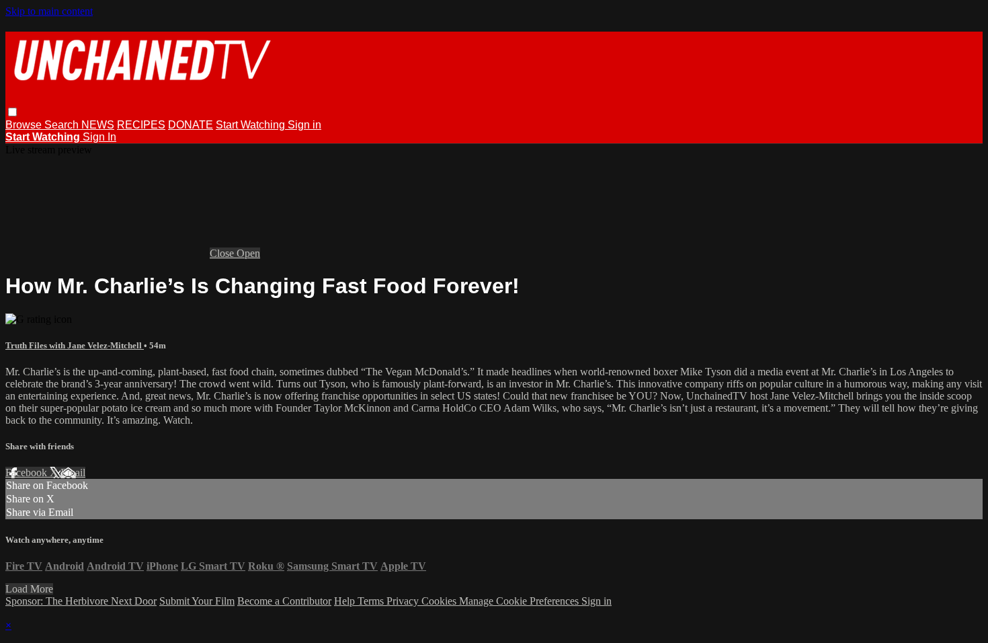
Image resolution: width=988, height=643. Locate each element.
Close (223, 253)
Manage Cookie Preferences (520, 601)
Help (346, 601)
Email (72, 472)
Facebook (27, 472)
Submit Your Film (197, 601)
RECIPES (141, 124)
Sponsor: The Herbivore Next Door (81, 601)
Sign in (304, 124)
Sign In (99, 137)
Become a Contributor (284, 601)
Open (248, 253)
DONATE (190, 124)
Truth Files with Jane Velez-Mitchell (74, 345)
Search (62, 124)
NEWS (97, 124)
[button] (12, 112)
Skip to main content (49, 11)
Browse (24, 124)
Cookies (440, 601)
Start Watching (252, 124)
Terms (372, 601)
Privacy (403, 601)
